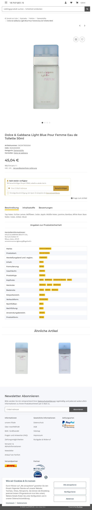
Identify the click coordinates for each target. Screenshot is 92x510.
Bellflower (48, 280)
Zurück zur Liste (12, 18)
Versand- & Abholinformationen (13, 445)
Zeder (69, 280)
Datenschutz (22, 503)
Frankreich (43, 257)
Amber (48, 290)
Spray (41, 266)
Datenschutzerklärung (53, 193)
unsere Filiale (10, 422)
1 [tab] (42, 122)
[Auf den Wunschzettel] (82, 39)
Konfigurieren (70, 492)
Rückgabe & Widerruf (42, 439)
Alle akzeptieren (70, 485)
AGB (35, 427)
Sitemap (37, 431)
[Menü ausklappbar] (6, 1)
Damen (42, 271)
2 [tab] (45, 122)
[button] (65, 2)
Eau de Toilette (44, 253)
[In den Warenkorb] (7, 33)
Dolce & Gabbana (45, 248)
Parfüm (42, 275)
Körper (42, 295)
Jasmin (49, 285)
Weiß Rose (57, 285)
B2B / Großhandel (12, 431)
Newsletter (9, 450)
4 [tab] (49, 122)
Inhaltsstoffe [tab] (29, 208)
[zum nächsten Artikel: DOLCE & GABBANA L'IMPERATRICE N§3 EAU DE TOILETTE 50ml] (84, 25)
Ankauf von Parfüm (12, 455)
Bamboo (42, 285)
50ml (41, 262)
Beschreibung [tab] (12, 208)
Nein (41, 303)
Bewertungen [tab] (46, 208)
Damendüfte (19, 150)
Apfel (41, 280)
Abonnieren (78, 409)
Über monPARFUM (12, 427)
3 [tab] (47, 122)
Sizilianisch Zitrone (59, 280)
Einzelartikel (43, 299)
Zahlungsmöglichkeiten (14, 439)
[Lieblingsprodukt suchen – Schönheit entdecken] (87, 9)
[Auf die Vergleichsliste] (76, 39)
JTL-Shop (79, 507)
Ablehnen (70, 499)
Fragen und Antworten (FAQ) (16, 435)
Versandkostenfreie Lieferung (25, 168)
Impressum (10, 503)
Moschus (55, 290)
